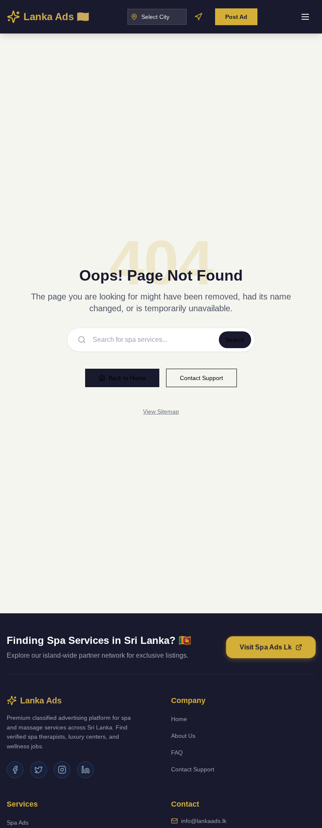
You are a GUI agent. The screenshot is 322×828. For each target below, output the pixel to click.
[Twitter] (38, 769)
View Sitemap (161, 411)
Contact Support (201, 378)
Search (235, 339)
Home (179, 719)
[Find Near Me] (198, 16)
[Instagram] (62, 769)
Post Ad (236, 16)
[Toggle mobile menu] (305, 17)
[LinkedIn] (85, 769)
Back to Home (127, 378)
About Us (183, 735)
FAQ (177, 752)
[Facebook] (15, 769)
